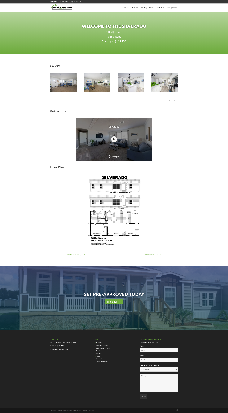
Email (142, 356)
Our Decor (135, 7)
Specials (151, 7)
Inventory (144, 7)
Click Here (113, 302)
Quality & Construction (103, 348)
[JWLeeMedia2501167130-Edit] (131, 91)
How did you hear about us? (149, 365)
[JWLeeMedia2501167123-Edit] (63, 91)
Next (175, 101)
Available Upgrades (102, 345)
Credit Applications (172, 7)
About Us (125, 7)
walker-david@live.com (61, 349)
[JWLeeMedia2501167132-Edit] (164, 91)
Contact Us (160, 7)
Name (142, 346)
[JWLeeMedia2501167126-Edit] (97, 91)
